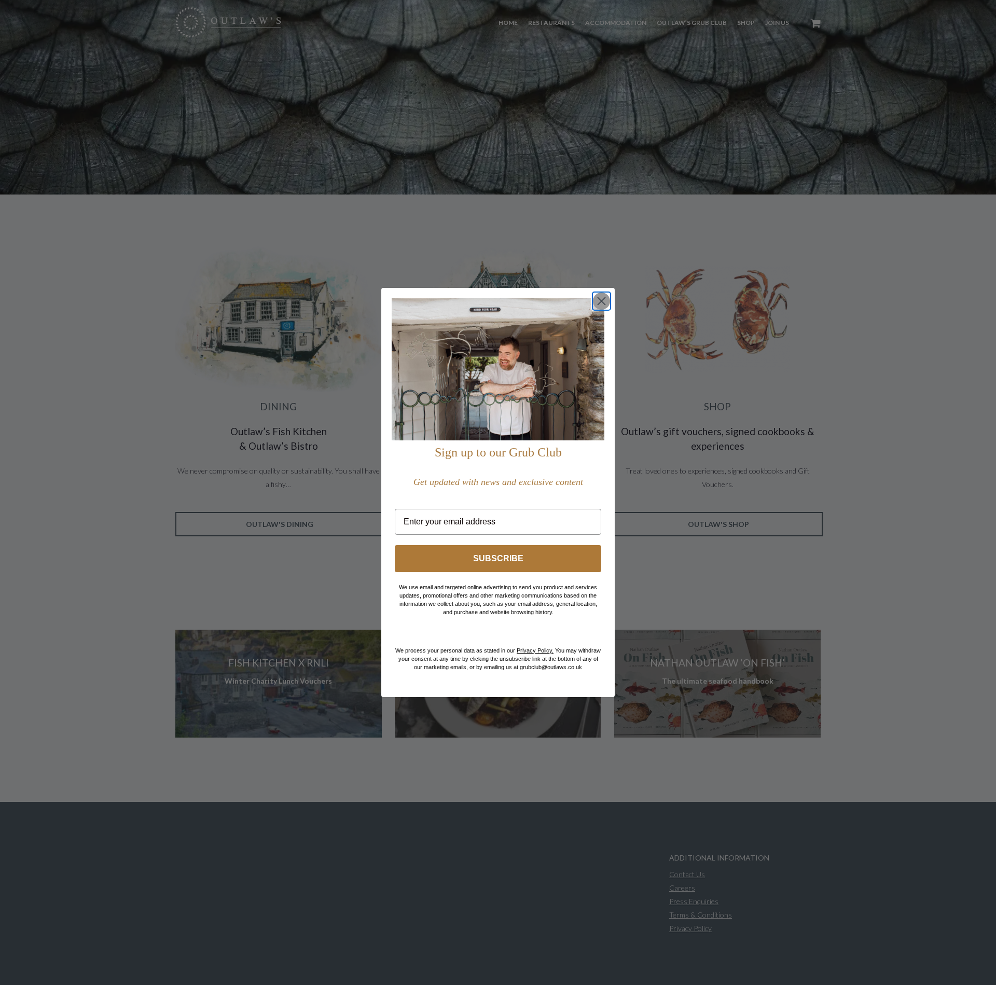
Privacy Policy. (535, 650)
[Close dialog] (601, 301)
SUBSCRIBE (498, 558)
